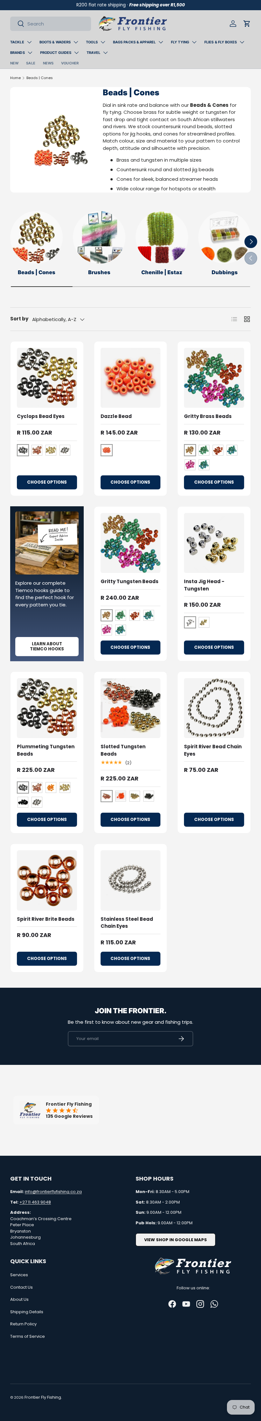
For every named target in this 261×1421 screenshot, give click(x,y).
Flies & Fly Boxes (220, 42)
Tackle (17, 42)
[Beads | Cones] (36, 237)
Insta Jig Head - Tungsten (204, 585)
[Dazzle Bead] (131, 378)
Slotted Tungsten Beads (123, 750)
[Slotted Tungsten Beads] (131, 708)
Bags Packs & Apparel (134, 42)
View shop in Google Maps (175, 1240)
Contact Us (21, 1287)
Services (19, 1275)
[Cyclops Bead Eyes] (47, 378)
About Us (19, 1299)
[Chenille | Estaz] (162, 237)
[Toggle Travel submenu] (105, 52)
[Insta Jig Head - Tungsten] (214, 543)
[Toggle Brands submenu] (30, 52)
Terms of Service (27, 1336)
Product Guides (56, 52)
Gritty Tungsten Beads (130, 581)
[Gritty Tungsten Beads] (131, 543)
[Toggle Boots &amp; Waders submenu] (76, 42)
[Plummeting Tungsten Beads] (47, 708)
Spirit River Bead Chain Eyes (213, 750)
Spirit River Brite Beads (45, 919)
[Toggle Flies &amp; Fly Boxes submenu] (242, 42)
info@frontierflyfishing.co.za (53, 1192)
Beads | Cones (39, 77)
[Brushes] (99, 237)
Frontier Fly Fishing (43, 1397)
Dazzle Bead (116, 416)
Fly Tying (180, 42)
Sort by (19, 318)
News (48, 63)
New (14, 63)
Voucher (70, 63)
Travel (93, 52)
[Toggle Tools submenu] (103, 42)
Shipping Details (26, 1312)
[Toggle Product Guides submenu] (76, 52)
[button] (247, 24)
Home (15, 77)
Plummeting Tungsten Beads (45, 750)
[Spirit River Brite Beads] (47, 880)
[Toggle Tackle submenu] (29, 42)
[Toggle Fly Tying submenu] (194, 42)
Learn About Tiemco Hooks (47, 646)
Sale (30, 63)
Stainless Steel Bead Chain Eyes (127, 923)
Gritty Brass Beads (208, 416)
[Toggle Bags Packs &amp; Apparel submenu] (161, 42)
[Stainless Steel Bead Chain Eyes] (131, 880)
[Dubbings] (224, 237)
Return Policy (23, 1324)
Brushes (99, 272)
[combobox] (50, 24)
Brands (17, 52)
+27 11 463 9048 (35, 1202)
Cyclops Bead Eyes (41, 416)
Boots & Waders (55, 42)
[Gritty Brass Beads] (214, 378)
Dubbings (225, 272)
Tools (92, 42)
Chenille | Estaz (161, 272)
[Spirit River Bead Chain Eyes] (214, 708)
